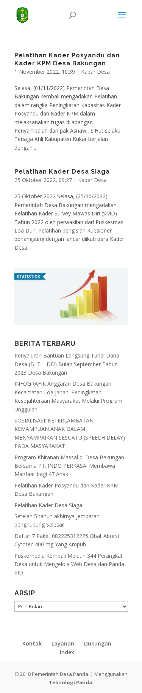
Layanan (62, 643)
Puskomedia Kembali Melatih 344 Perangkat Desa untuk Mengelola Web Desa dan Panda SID (69, 564)
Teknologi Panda (70, 682)
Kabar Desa (95, 71)
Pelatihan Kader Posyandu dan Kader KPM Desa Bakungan (67, 59)
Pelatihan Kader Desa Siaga (62, 171)
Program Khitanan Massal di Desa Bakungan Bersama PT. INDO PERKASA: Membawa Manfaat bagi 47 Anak (69, 466)
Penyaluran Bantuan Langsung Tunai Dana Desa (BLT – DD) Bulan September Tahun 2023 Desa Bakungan (66, 364)
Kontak (32, 643)
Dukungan (97, 643)
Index (67, 652)
